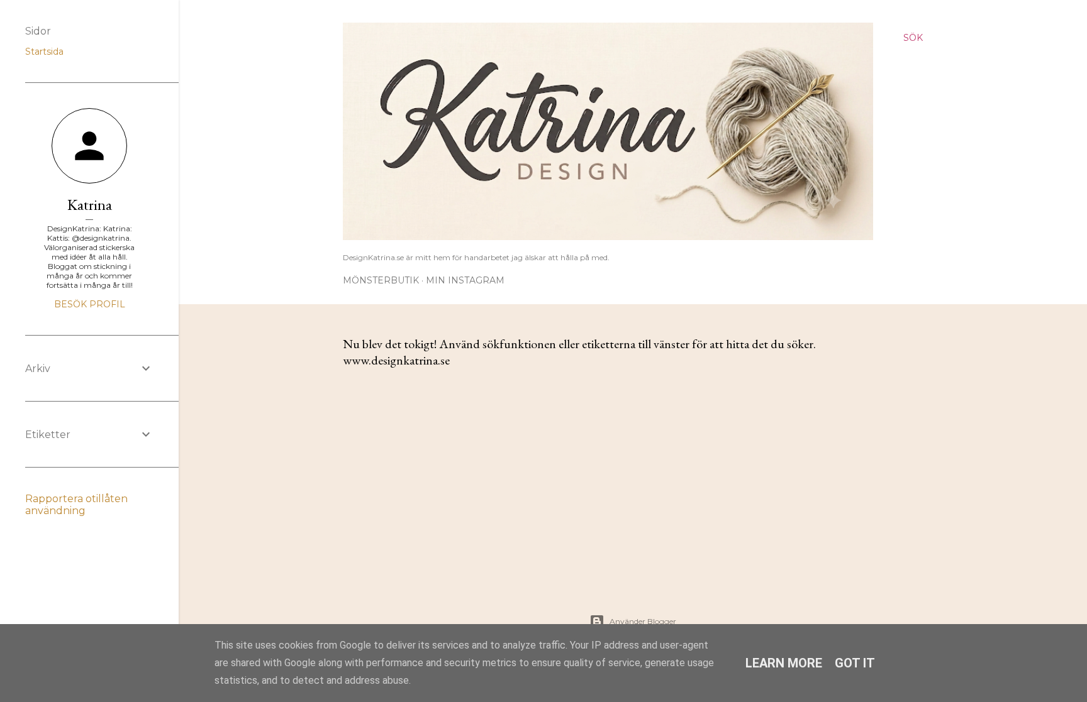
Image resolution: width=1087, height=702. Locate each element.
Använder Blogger (643, 621)
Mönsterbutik (381, 280)
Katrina (89, 204)
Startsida (44, 51)
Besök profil (89, 304)
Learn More (783, 663)
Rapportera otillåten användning (76, 505)
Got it (855, 663)
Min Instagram (465, 280)
